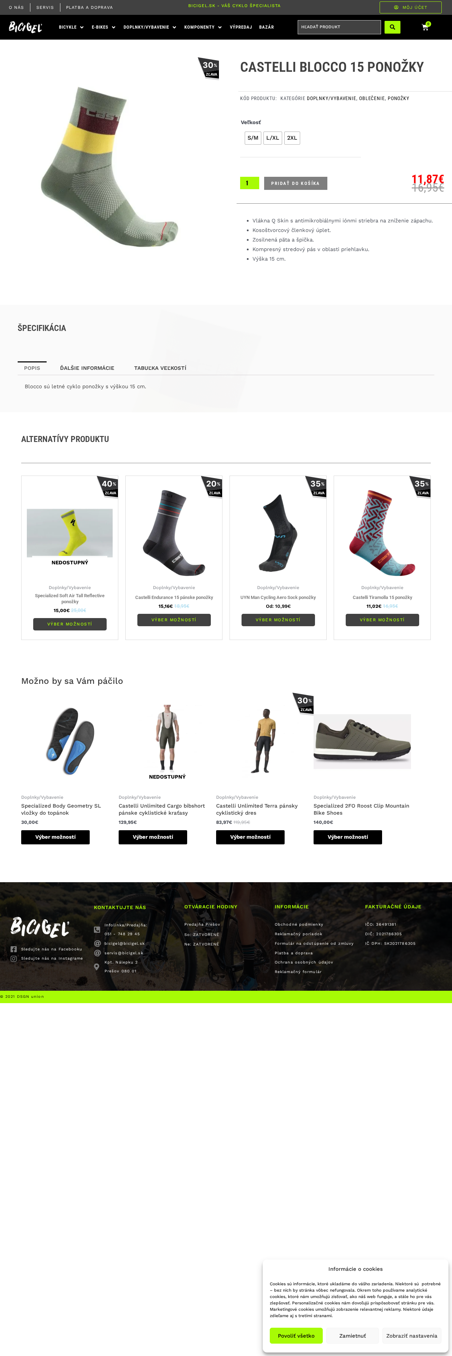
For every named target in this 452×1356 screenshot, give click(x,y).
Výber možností (70, 624)
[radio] (253, 138)
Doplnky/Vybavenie (331, 98)
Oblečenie (372, 98)
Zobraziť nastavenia (412, 1336)
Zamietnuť (352, 1336)
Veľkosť (251, 122)
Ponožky (398, 98)
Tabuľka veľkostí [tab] (160, 368)
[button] (71, 27)
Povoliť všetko (296, 1336)
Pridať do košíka (295, 183)
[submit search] (392, 27)
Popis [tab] (32, 368)
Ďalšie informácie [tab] (87, 368)
